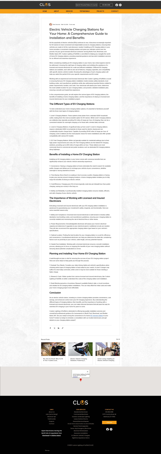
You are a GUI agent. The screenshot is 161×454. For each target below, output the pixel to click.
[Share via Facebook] (50, 328)
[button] (56, 11)
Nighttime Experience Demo (81, 438)
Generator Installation (81, 433)
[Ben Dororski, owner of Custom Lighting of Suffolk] (53, 349)
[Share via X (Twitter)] (54, 328)
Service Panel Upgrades (80, 426)
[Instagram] (120, 5)
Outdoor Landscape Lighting (81, 416)
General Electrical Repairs (81, 421)
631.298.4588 (109, 412)
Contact (51, 424)
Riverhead (45, 435)
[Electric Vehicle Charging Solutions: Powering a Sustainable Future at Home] (80, 349)
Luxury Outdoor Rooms (81, 419)
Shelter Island (56, 435)
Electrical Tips (51, 416)
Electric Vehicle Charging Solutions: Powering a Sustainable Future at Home (79, 359)
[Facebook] (116, 5)
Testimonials (52, 419)
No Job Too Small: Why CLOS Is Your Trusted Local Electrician (53, 359)
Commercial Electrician (81, 414)
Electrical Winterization (81, 431)
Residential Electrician (81, 412)
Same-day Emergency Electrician (81, 428)
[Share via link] (62, 328)
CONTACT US (109, 409)
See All (118, 339)
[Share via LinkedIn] (58, 328)
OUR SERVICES (80, 409)
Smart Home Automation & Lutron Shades (81, 424)
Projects (51, 421)
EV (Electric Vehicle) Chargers (81, 435)
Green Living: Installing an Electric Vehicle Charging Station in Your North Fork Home (106, 359)
